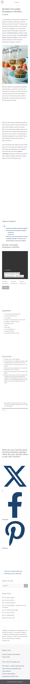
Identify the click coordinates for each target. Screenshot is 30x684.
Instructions (11, 234)
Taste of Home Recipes (8, 673)
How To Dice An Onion (8, 612)
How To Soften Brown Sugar (10, 610)
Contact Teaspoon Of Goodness (11, 654)
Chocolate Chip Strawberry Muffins (16, 230)
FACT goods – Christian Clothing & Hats (13, 666)
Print (6, 287)
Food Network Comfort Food (10, 676)
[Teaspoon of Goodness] (2, 2)
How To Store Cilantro (8, 597)
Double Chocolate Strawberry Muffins (17, 228)
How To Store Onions (8, 600)
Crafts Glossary (6, 671)
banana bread (12, 33)
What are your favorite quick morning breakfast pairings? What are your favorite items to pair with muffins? (16, 238)
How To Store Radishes (8, 603)
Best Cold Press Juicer (8, 618)
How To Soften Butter (8, 615)
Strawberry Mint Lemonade (12, 573)
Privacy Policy (6, 657)
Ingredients (11, 232)
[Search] (26, 586)
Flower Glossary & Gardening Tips (11, 668)
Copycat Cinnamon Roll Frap (13, 571)
